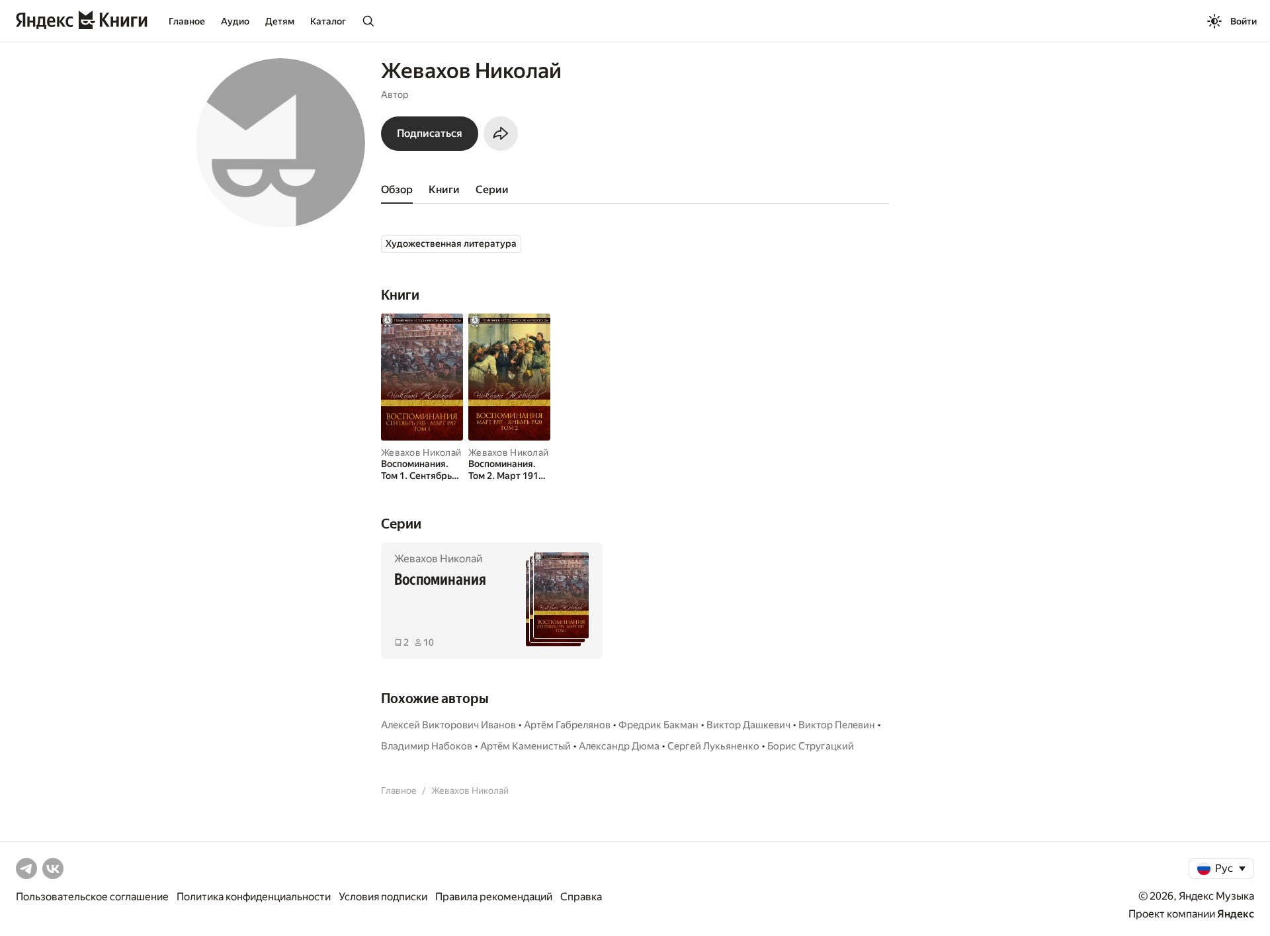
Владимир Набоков (426, 746)
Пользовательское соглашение (92, 896)
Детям (279, 21)
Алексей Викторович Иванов (448, 725)
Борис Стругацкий (810, 746)
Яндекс (1235, 914)
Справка (581, 896)
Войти (1243, 21)
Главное (187, 21)
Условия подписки (383, 896)
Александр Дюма (619, 746)
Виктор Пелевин (836, 725)
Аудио (235, 21)
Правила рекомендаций (493, 896)
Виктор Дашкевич (748, 725)
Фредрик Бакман (658, 725)
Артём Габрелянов (567, 725)
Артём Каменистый (525, 746)
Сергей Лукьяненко (713, 746)
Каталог (328, 21)
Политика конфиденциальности (254, 896)
